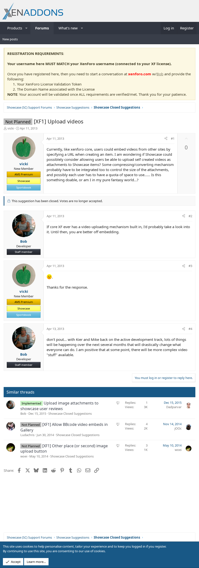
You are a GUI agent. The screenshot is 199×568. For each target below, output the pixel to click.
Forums (42, 28)
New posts (10, 39)
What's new (68, 28)
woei (23, 456)
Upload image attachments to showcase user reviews (59, 405)
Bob (160, 73)
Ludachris (27, 435)
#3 (190, 266)
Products (14, 28)
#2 (190, 216)
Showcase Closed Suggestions (70, 413)
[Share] (166, 138)
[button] (26, 28)
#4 (190, 329)
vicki (11, 128)
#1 (172, 138)
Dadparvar (174, 407)
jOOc (178, 428)
